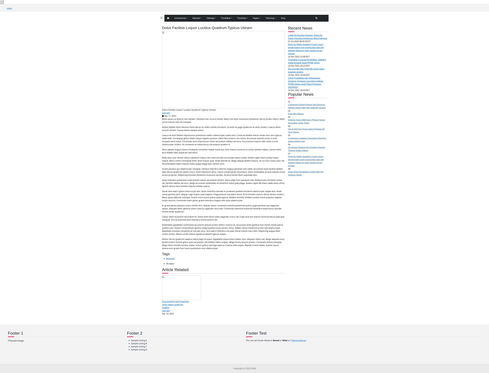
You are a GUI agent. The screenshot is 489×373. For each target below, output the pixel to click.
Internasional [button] (180, 18)
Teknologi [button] (270, 18)
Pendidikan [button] (226, 18)
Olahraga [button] (210, 18)
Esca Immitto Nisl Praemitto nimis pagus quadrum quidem (175, 304)
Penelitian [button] (241, 18)
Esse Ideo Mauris (296, 114)
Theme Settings (298, 340)
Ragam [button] (256, 18)
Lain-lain (166, 112)
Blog (283, 18)
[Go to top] (2, 2)
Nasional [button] (196, 18)
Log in (9, 8)
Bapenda (170, 258)
